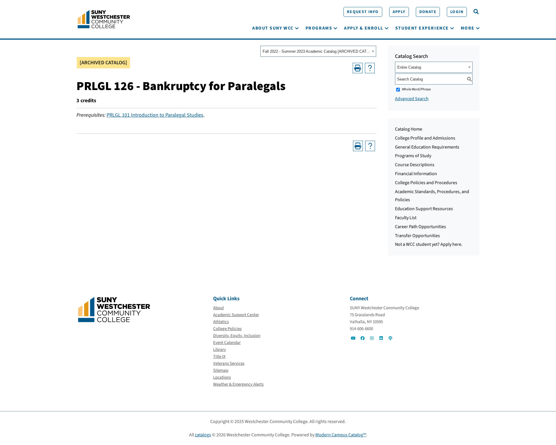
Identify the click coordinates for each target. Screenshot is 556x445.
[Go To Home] (103, 19)
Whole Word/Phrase (416, 89)
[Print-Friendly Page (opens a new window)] (358, 68)
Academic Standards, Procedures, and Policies (432, 195)
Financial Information (416, 174)
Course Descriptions (414, 165)
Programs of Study (413, 156)
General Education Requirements (427, 147)
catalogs (203, 435)
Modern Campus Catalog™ (340, 435)
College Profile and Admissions (425, 138)
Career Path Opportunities (420, 227)
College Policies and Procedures (426, 183)
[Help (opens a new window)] (370, 68)
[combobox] (318, 51)
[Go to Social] (353, 338)
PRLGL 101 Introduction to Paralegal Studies (155, 115)
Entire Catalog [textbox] (409, 67)
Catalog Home (408, 129)
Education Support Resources (424, 209)
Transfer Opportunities (417, 235)
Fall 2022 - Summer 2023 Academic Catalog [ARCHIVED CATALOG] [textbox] (316, 51)
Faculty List (405, 218)
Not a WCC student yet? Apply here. (428, 244)
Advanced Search (412, 99)
